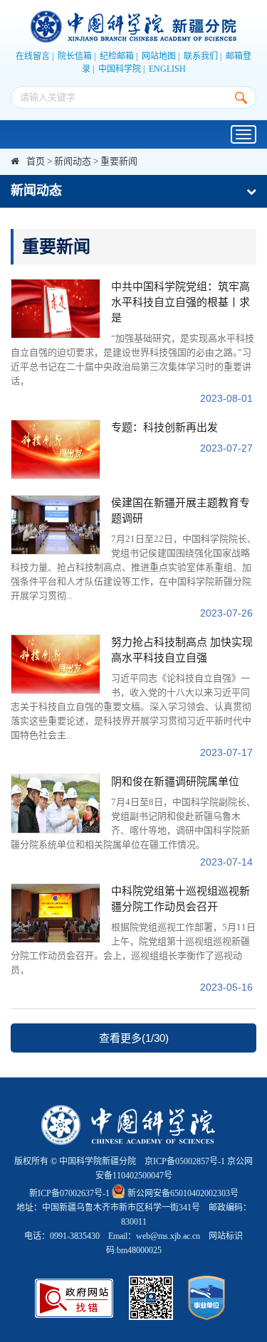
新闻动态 (72, 161)
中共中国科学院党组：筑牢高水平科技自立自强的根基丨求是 (180, 302)
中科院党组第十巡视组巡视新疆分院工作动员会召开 (180, 898)
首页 (35, 161)
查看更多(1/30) (134, 1038)
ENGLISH (167, 69)
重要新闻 (118, 161)
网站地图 (159, 56)
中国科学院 (119, 69)
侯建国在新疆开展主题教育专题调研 (180, 510)
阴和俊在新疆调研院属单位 (175, 781)
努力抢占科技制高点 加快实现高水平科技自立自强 (182, 650)
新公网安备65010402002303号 (183, 1193)
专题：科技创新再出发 (164, 427)
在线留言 (33, 56)
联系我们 (201, 56)
